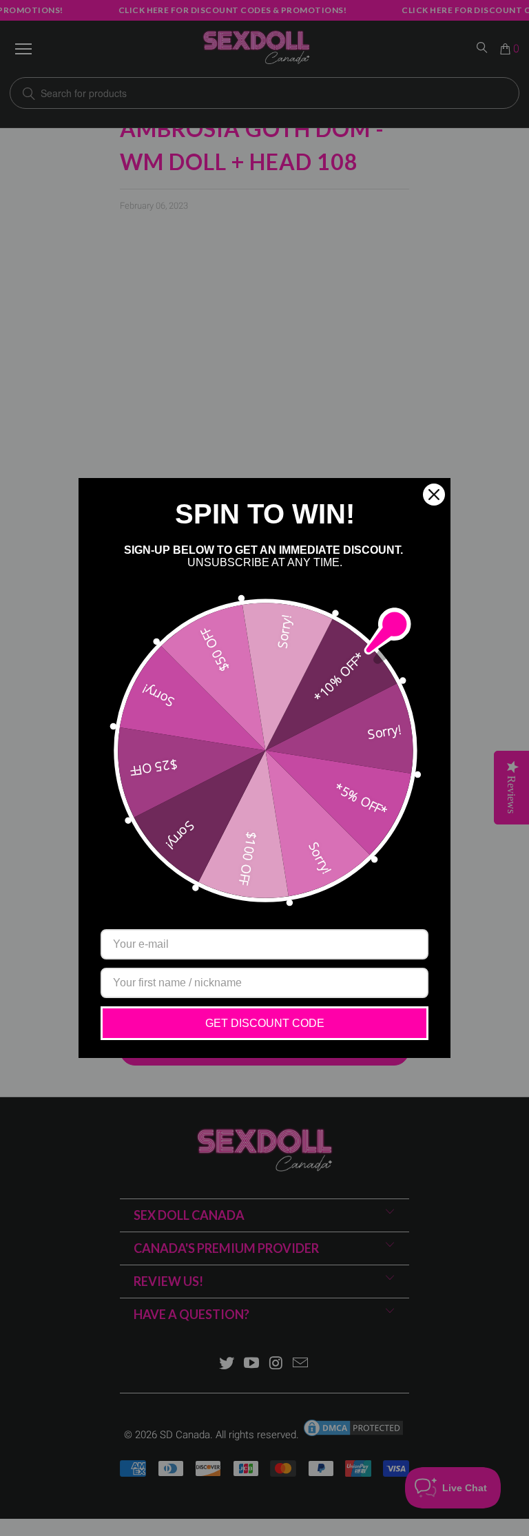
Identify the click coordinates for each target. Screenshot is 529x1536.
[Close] (433, 494)
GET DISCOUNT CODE (264, 1023)
